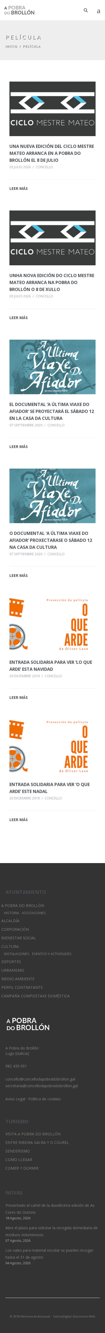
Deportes (11, 961)
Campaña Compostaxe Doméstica (35, 995)
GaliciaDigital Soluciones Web (74, 1316)
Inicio (11, 46)
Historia (11, 913)
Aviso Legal (15, 1098)
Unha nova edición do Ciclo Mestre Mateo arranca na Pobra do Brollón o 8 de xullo (51, 282)
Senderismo (17, 1151)
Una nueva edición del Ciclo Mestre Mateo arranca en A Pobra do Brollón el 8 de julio (51, 153)
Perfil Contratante (22, 987)
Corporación (15, 929)
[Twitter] (43, 1309)
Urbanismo (12, 970)
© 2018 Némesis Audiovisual (30, 1316)
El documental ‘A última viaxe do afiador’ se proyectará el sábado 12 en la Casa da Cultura (51, 411)
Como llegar (18, 1159)
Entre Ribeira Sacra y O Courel (37, 1142)
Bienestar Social (18, 937)
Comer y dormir (21, 1168)
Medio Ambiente (17, 978)
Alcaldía (10, 920)
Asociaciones (34, 913)
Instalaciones (16, 954)
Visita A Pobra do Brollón (33, 1133)
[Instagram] (52, 1309)
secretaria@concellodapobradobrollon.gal (41, 1085)
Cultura (10, 946)
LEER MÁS (18, 188)
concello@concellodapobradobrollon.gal (40, 1079)
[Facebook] (62, 1309)
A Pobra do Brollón (22, 905)
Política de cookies (44, 1098)
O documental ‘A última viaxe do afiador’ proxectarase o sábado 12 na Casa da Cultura (50, 540)
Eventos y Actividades (52, 954)
